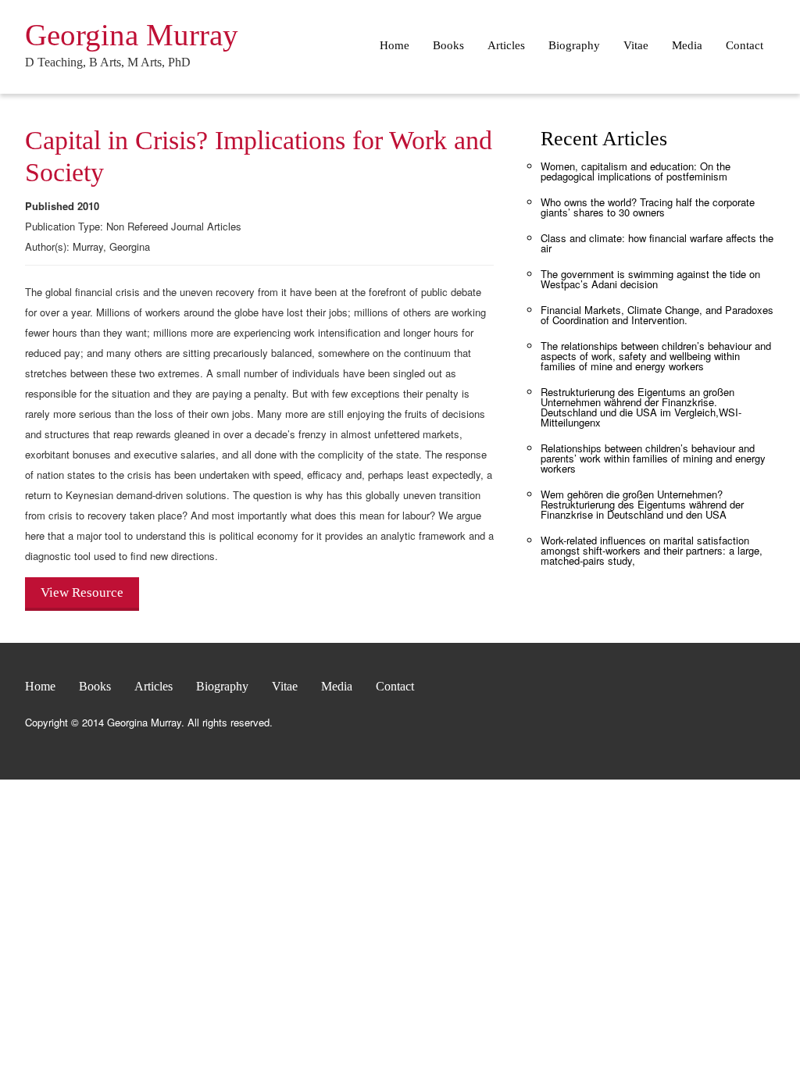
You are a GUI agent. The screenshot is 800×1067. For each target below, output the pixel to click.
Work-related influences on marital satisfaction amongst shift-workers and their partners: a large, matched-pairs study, (651, 550)
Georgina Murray (131, 35)
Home (394, 45)
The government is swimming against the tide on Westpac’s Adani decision (650, 278)
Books (448, 45)
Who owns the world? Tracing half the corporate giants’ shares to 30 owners (648, 206)
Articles (506, 45)
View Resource (82, 592)
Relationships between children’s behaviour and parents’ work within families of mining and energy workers (653, 458)
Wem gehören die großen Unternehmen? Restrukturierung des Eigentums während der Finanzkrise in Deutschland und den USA (642, 504)
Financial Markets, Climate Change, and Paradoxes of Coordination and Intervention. (657, 314)
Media (687, 45)
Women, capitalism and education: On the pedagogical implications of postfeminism (635, 171)
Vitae (635, 45)
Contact (744, 45)
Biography (574, 45)
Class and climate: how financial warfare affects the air (657, 242)
